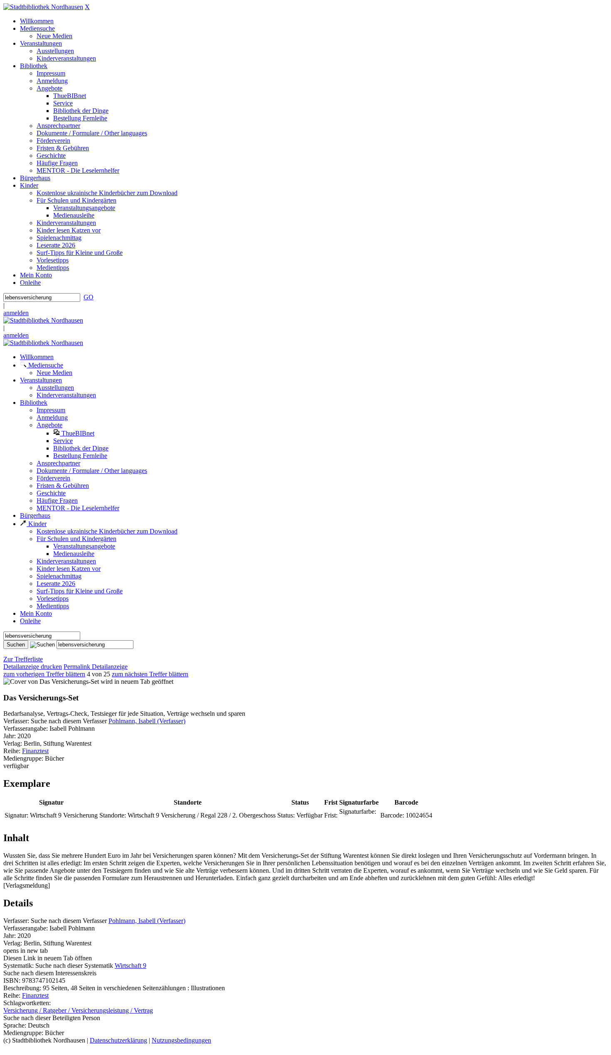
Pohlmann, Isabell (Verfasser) (146, 721)
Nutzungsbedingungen (181, 1040)
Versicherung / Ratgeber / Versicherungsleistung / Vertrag (78, 1010)
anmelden (16, 312)
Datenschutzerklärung (118, 1040)
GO (89, 297)
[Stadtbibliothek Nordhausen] (43, 6)
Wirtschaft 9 (130, 965)
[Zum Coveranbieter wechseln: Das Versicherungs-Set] (51, 681)
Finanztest (35, 750)
